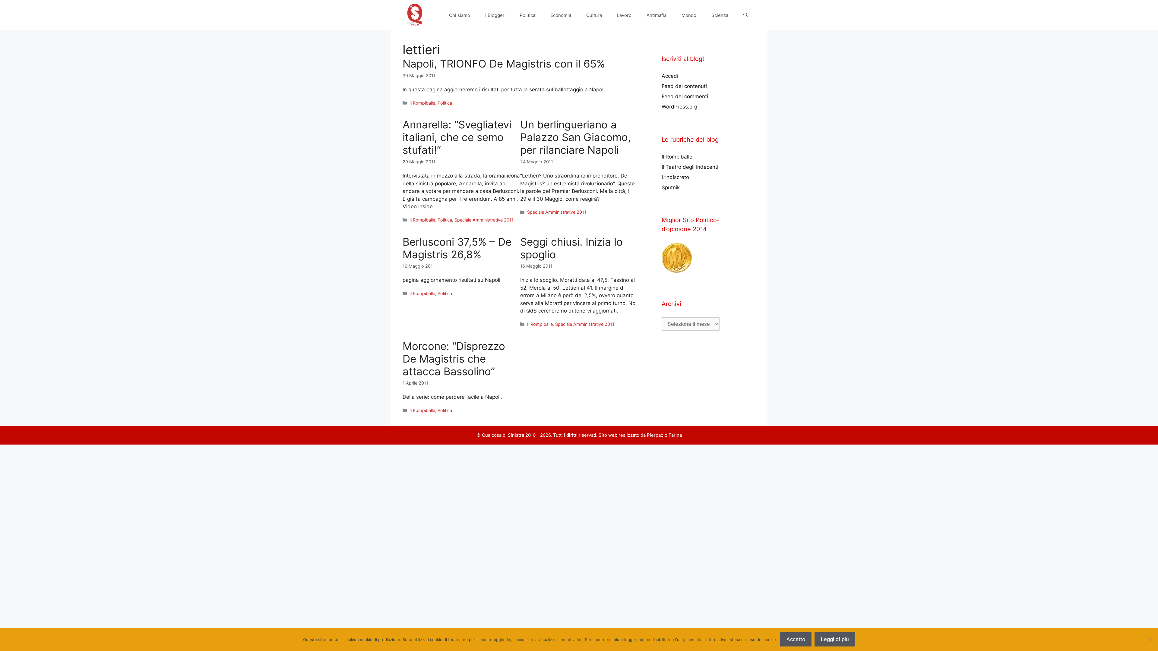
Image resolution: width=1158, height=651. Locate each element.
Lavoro (624, 15)
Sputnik (671, 187)
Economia (560, 15)
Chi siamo (459, 15)
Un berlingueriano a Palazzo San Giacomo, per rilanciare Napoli (575, 137)
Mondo (689, 15)
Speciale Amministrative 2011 (484, 219)
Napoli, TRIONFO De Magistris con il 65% (504, 63)
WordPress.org (679, 107)
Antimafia (656, 15)
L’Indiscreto (675, 177)
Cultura (594, 15)
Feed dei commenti (685, 96)
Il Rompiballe (422, 102)
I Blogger (495, 15)
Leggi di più (835, 639)
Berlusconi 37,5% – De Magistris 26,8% (457, 248)
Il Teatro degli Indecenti (690, 167)
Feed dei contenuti (684, 86)
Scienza (719, 15)
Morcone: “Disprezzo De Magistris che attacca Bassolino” (454, 359)
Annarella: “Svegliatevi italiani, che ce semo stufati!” (457, 137)
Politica (527, 15)
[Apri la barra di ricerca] (745, 15)
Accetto (795, 639)
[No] (1150, 639)
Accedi (670, 76)
